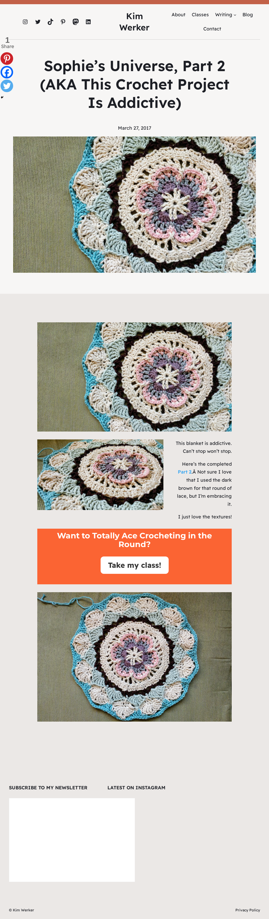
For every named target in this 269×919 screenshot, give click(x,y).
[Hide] (2, 97)
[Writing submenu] (235, 14)
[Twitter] (7, 86)
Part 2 (185, 472)
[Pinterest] (7, 58)
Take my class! (134, 565)
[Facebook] (7, 72)
